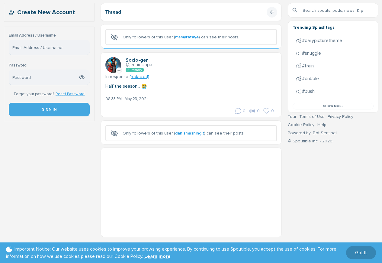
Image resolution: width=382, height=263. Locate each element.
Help (321, 124)
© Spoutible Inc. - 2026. (310, 141)
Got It (361, 253)
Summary (134, 70)
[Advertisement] (191, 190)
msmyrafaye (187, 37)
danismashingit (189, 133)
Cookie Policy (301, 124)
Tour (292, 116)
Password (18, 65)
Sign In (49, 109)
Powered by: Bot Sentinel (312, 132)
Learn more (157, 256)
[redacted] (139, 76)
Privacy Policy (340, 116)
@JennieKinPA (139, 64)
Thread (113, 12)
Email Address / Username (32, 35)
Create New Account (46, 12)
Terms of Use (312, 116)
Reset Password (70, 94)
